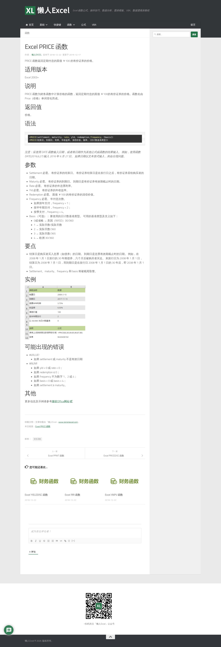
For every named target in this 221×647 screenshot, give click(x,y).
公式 (83, 24)
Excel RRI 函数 (72, 494)
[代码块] (61, 541)
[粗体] (31, 541)
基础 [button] (42, 24)
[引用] (57, 541)
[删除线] (44, 541)
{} (69, 541)
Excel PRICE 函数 (42, 426)
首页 (31, 24)
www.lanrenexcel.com (68, 422)
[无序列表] (53, 541)
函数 (69, 24)
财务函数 (37, 439)
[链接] (65, 541)
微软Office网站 (60, 401)
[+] (73, 541)
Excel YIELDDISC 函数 (36, 494)
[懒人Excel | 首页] (47, 10)
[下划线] (40, 541)
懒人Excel (37, 55)
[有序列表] (48, 541)
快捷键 (57, 24)
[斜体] (36, 541)
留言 (193, 24)
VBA (94, 24)
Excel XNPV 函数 (114, 494)
